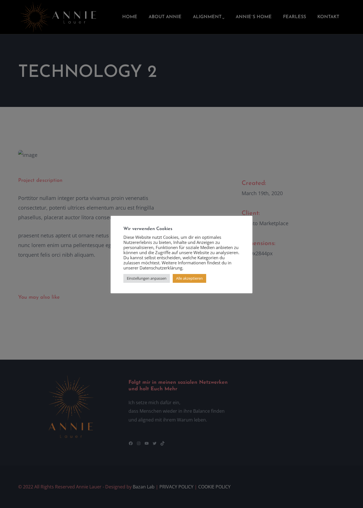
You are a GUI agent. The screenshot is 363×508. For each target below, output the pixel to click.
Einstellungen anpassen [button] (146, 278)
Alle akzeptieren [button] (189, 278)
